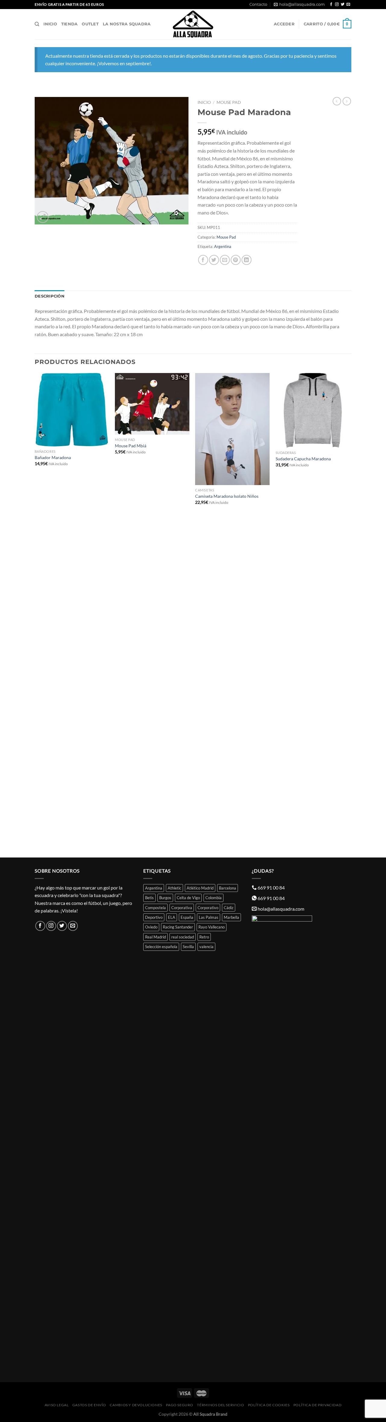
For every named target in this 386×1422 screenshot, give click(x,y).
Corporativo (208, 907)
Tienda (69, 24)
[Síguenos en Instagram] (337, 4)
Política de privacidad (317, 1405)
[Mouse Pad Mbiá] (152, 404)
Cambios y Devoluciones (136, 1405)
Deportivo (154, 917)
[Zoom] (43, 217)
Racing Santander (178, 927)
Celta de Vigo (188, 897)
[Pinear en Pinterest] (236, 260)
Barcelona (227, 888)
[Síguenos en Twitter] (342, 4)
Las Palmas (208, 917)
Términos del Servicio (220, 1405)
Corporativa (181, 907)
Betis (149, 897)
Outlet (90, 24)
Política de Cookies (269, 1405)
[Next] (349, 614)
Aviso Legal (57, 1405)
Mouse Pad (229, 102)
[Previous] (35, 614)
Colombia (213, 897)
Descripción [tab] (50, 296)
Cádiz (228, 907)
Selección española (161, 946)
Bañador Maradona (53, 457)
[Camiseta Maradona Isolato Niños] (232, 429)
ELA (171, 917)
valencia (206, 946)
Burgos (165, 897)
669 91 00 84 (271, 887)
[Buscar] (37, 24)
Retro (204, 937)
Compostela (155, 907)
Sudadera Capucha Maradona (303, 458)
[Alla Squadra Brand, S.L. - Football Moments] (193, 24)
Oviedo (151, 927)
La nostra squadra (126, 24)
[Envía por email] (225, 260)
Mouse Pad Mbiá (130, 445)
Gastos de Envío (89, 1405)
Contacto (258, 4)
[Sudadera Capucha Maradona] (313, 410)
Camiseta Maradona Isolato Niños (226, 496)
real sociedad (182, 937)
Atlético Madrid (200, 888)
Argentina (222, 246)
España (187, 917)
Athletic (174, 888)
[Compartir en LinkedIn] (247, 260)
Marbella (231, 917)
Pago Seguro (179, 1405)
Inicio (50, 24)
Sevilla (188, 946)
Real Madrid (155, 937)
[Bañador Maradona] (72, 409)
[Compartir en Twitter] (214, 260)
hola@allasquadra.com (302, 4)
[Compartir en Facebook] (203, 260)
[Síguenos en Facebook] (331, 4)
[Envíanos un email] (348, 4)
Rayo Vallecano (211, 927)
